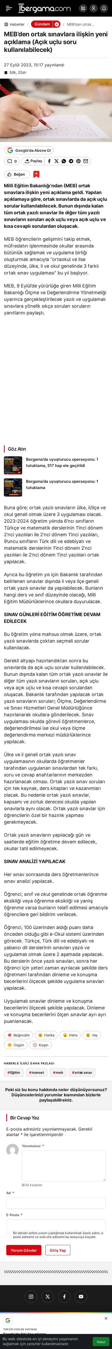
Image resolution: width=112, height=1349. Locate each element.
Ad (10, 1193)
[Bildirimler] (104, 8)
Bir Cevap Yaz (24, 1117)
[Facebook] (64, 1296)
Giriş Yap (58, 1250)
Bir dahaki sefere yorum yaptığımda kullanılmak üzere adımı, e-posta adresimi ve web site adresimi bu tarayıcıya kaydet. (58, 1235)
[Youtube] (81, 1296)
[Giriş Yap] (93, 8)
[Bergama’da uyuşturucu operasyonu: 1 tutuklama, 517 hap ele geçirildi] (56, 465)
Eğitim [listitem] (14, 1072)
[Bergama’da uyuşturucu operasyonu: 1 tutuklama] (56, 487)
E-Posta (14, 1215)
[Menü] (9, 8)
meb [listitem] (58, 1072)
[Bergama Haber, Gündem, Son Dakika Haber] (44, 7)
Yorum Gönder (24, 1250)
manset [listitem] (36, 1072)
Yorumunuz (33, 1146)
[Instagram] (31, 1296)
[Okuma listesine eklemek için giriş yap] (36, 174)
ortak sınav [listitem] (82, 1072)
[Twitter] (47, 1296)
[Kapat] (106, 1318)
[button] (83, 8)
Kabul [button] (101, 1342)
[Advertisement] (56, 380)
